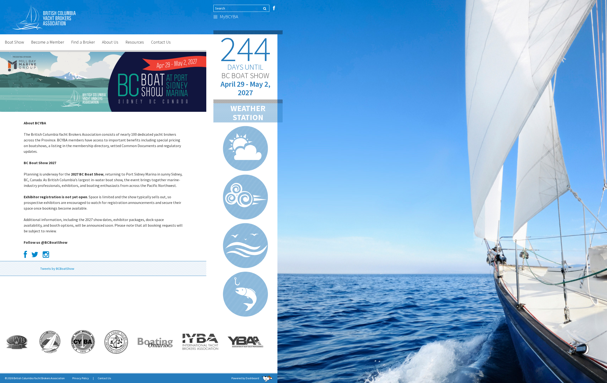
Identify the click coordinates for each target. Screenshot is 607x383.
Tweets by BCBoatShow (57, 268)
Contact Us (161, 42)
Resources (134, 42)
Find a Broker (83, 42)
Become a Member (47, 42)
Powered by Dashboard (245, 378)
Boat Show (14, 42)
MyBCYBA (229, 16)
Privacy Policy (80, 378)
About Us (110, 42)
